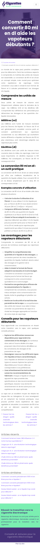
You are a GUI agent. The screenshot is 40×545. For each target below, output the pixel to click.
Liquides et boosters (9, 62)
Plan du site (20, 544)
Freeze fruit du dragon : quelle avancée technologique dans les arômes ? (10, 419)
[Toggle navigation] (36, 4)
